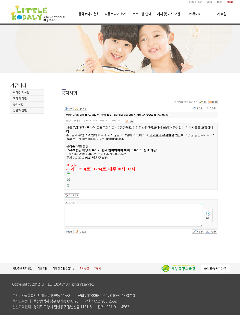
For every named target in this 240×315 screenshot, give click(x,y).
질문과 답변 (20, 110)
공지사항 (18, 104)
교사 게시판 (20, 98)
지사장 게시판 (21, 92)
